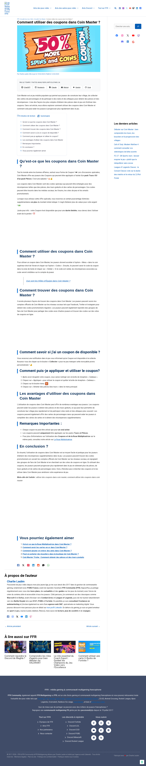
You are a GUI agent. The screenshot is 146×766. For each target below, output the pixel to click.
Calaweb (88, 754)
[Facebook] (120, 8)
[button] (50, 8)
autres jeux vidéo (98, 702)
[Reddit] (38, 565)
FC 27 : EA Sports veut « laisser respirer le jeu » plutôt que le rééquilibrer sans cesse (126, 159)
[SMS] (43, 565)
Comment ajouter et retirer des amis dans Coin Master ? (47, 551)
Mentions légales (20, 757)
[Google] (133, 42)
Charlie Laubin (61, 754)
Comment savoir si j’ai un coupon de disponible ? (41, 133)
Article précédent (13, 626)
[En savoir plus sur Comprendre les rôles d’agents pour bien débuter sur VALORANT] (40, 647)
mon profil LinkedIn (54, 607)
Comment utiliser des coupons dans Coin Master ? (41, 126)
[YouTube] (130, 8)
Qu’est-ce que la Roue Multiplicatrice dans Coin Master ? (47, 544)
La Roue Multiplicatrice (63, 439)
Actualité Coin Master (39, 19)
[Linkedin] (137, 8)
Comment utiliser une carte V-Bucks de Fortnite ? (89, 658)
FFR (18, 19)
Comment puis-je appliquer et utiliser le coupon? (40, 136)
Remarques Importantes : (32, 144)
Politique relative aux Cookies (68, 757)
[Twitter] (127, 8)
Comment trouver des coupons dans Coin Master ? (41, 129)
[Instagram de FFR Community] (122, 35)
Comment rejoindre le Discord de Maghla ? (15, 657)
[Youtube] (93, 730)
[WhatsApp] (48, 565)
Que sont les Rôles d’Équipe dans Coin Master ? (48, 281)
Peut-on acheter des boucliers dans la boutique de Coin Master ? (51, 554)
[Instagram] (123, 8)
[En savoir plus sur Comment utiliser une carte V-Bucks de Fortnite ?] (89, 647)
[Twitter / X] (23, 565)
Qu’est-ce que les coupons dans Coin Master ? (40, 122)
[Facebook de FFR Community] (116, 35)
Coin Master (78, 702)
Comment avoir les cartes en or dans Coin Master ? (45, 547)
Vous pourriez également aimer (34, 151)
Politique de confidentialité (46, 757)
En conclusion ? (28, 147)
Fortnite (41, 699)
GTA (46, 699)
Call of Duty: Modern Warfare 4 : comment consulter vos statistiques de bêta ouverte (126, 148)
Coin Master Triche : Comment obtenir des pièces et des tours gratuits (53, 557)
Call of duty (60, 699)
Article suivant (93, 626)
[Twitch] (134, 8)
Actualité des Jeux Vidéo (26, 19)
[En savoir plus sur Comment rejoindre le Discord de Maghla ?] (15, 647)
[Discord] (140, 8)
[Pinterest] (28, 565)
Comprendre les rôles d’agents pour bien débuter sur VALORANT (40, 659)
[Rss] (101, 737)
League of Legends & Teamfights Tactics (82, 699)
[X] (127, 35)
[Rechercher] (138, 26)
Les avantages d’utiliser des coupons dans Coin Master (43, 140)
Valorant (52, 699)
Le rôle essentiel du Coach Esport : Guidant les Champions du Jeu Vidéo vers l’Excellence (64, 662)
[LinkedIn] (26, 616)
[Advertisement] (58, 233)
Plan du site (32, 757)
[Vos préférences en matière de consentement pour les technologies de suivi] (142, 762)
